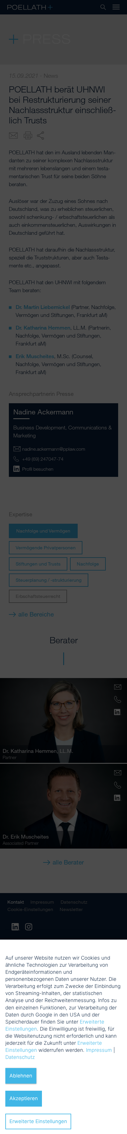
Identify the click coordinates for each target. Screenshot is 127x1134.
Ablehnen (20, 1076)
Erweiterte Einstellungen (38, 1121)
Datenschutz (20, 1057)
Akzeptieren (23, 1098)
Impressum (99, 1050)
